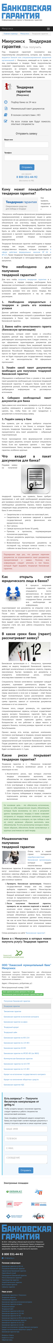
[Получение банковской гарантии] (26, 11)
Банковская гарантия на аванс (16, 1022)
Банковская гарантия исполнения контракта (21, 1017)
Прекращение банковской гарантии (14, 1275)
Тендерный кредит (11, 1027)
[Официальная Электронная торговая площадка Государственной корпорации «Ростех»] (39, 1191)
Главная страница (11, 33)
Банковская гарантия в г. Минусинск (14, 1295)
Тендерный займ (10, 1032)
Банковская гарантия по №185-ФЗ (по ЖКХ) (21, 1053)
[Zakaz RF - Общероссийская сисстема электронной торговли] (39, 1216)
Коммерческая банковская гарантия (18, 1058)
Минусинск (7, 28)
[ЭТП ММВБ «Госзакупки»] (39, 1204)
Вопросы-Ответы (8, 1335)
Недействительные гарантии (12, 1282)
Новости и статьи (8, 1338)
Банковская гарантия (35, 933)
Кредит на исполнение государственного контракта (24, 1074)
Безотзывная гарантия (9, 1285)
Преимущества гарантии (10, 1280)
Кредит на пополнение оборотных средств (21, 1079)
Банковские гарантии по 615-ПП (17, 1064)
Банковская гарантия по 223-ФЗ (16, 1043)
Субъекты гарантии (8, 1287)
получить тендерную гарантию (32, 279)
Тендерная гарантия (12, 1006)
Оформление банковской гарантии (14, 1271)
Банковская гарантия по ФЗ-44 (12, 1266)
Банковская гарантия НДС (14, 1085)
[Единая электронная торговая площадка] (14, 1216)
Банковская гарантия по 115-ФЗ (16, 1069)
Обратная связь (7, 1340)
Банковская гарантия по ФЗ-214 (16, 1037)
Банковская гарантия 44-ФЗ (15, 1048)
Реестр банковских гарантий (12, 1278)
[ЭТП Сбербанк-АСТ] (14, 1191)
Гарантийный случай (9, 1273)
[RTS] (14, 1204)
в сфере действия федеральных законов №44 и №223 (26, 252)
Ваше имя (8, 139)
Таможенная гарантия (12, 1011)
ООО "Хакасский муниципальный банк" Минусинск (26, 966)
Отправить (27, 167)
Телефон (8, 152)
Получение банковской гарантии (17, 1001)
